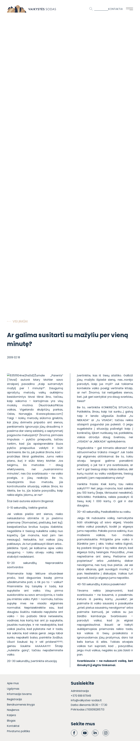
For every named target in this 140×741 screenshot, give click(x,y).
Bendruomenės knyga (21, 704)
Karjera (11, 715)
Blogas (11, 720)
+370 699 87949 (81, 695)
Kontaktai (115, 9)
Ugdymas (13, 688)
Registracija (14, 699)
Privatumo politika (18, 731)
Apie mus (13, 683)
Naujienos (13, 710)
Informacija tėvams (19, 694)
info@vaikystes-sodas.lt (86, 700)
